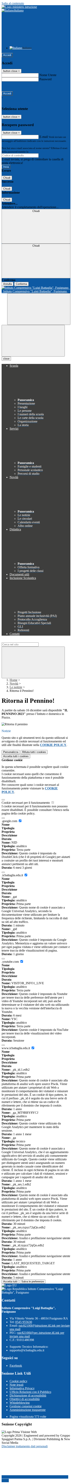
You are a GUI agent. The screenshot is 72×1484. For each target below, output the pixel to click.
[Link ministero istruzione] (19, 7)
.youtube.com (11, 961)
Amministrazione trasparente (28, 1409)
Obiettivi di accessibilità (25, 1399)
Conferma (21, 283)
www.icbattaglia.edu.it (16, 1048)
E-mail (43, 136)
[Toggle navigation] (33, 341)
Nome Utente (47, 75)
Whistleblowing (20, 1402)
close (6, 358)
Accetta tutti (16, 756)
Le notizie (16, 687)
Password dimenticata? (16, 86)
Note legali (16, 1384)
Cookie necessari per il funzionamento (26, 802)
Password (45, 79)
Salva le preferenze (32, 1281)
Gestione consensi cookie (26, 1406)
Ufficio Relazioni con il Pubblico (30, 1392)
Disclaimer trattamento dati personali (25, 1446)
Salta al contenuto (13, 3)
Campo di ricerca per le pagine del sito (26, 640)
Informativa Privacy (22, 1388)
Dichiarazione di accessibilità (28, 1395)
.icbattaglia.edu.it (13, 875)
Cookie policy (18, 1381)
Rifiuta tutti (34, 752)
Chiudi (6, 177)
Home (13, 680)
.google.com (10, 821)
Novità (14, 683)
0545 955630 (23, 1322)
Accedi (7, 55)
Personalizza (10, 752)
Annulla (7, 283)
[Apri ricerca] (38, 309)
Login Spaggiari (38, 151)
